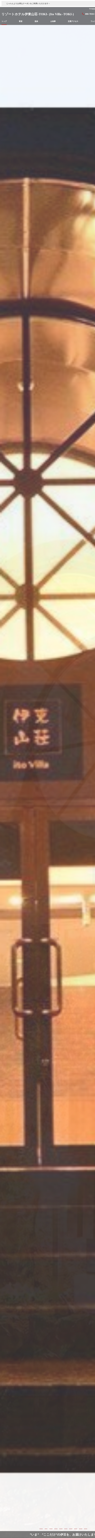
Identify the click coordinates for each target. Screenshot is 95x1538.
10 (85, 1528)
